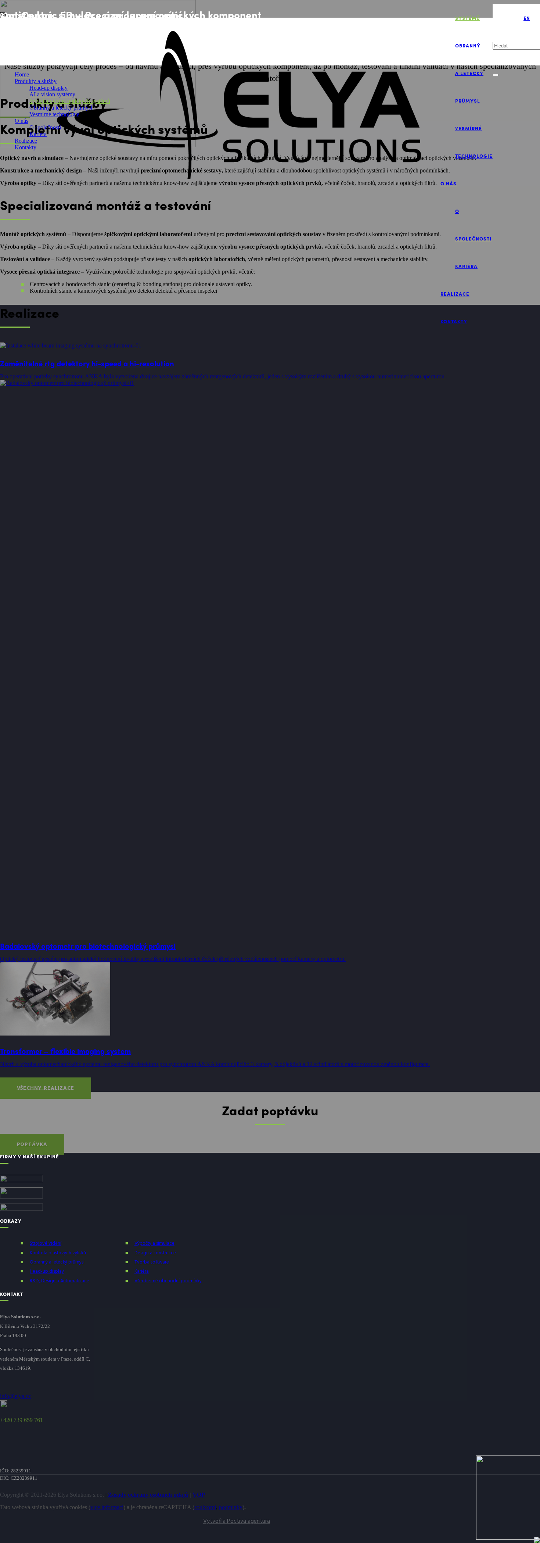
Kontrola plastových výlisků (58, 1253)
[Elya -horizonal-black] (238, 185)
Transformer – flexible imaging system (65, 1050)
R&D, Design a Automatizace (59, 1281)
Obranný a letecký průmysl (57, 1262)
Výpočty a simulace (154, 1243)
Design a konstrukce (155, 1253)
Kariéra (141, 1271)
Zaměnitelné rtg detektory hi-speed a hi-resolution (87, 363)
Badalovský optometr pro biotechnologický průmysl (88, 945)
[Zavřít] (495, 75)
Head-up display (47, 1271)
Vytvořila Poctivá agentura (236, 1521)
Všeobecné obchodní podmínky (168, 1281)
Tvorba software (151, 1262)
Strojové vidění (45, 1243)
